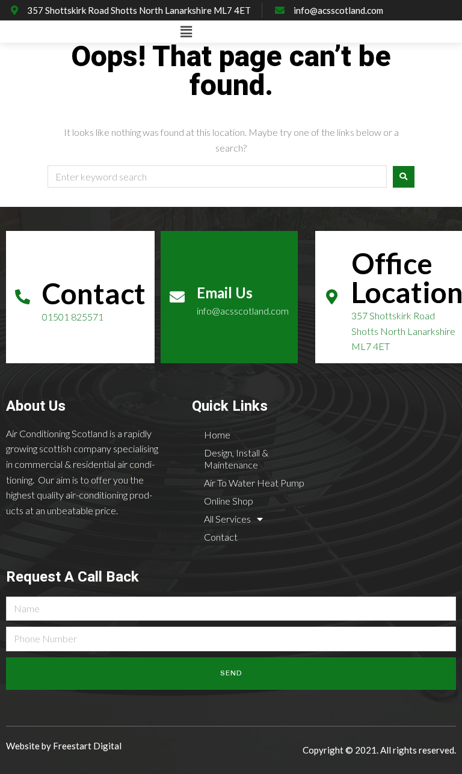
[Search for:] (217, 177)
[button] (186, 31)
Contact (221, 536)
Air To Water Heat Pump (254, 482)
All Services (227, 518)
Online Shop (228, 500)
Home (217, 434)
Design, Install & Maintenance (236, 458)
